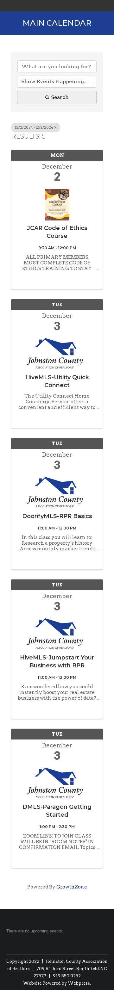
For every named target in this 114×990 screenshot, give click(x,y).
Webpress (79, 983)
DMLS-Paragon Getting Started (57, 810)
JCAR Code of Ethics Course (57, 232)
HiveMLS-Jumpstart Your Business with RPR (57, 661)
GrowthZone (71, 887)
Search (60, 97)
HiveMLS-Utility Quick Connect (57, 381)
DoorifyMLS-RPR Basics (57, 516)
